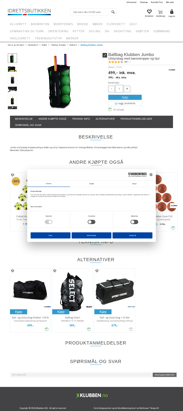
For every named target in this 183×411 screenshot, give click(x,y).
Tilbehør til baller (58, 45)
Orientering (58, 31)
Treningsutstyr (48, 38)
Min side (170, 2)
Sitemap (144, 2)
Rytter (78, 31)
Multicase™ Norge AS (149, 408)
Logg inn (171, 16)
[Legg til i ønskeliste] (12, 175)
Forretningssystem (103, 408)
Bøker (98, 24)
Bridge (82, 24)
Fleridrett (116, 24)
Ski (107, 31)
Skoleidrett (20, 38)
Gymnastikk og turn (27, 31)
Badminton (40, 24)
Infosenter (132, 2)
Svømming (161, 31)
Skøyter (142, 31)
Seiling (95, 31)
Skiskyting (122, 31)
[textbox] (81, 375)
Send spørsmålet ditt (164, 375)
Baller (44, 45)
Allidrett (18, 24)
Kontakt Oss (157, 2)
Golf (133, 24)
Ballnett (73, 45)
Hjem (22, 45)
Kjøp (125, 97)
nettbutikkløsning (123, 408)
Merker (72, 38)
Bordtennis (63, 24)
